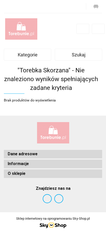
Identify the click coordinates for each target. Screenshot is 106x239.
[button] (94, 6)
